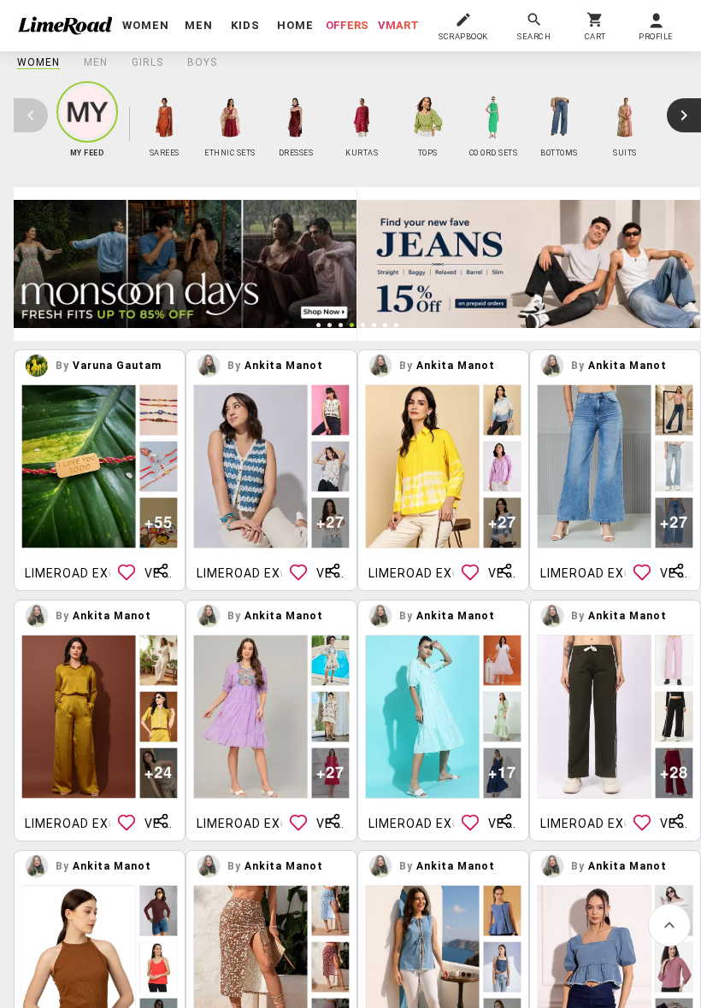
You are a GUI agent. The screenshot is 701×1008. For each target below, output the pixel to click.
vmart (398, 25)
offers (347, 25)
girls (147, 62)
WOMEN (38, 62)
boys (202, 62)
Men (96, 62)
